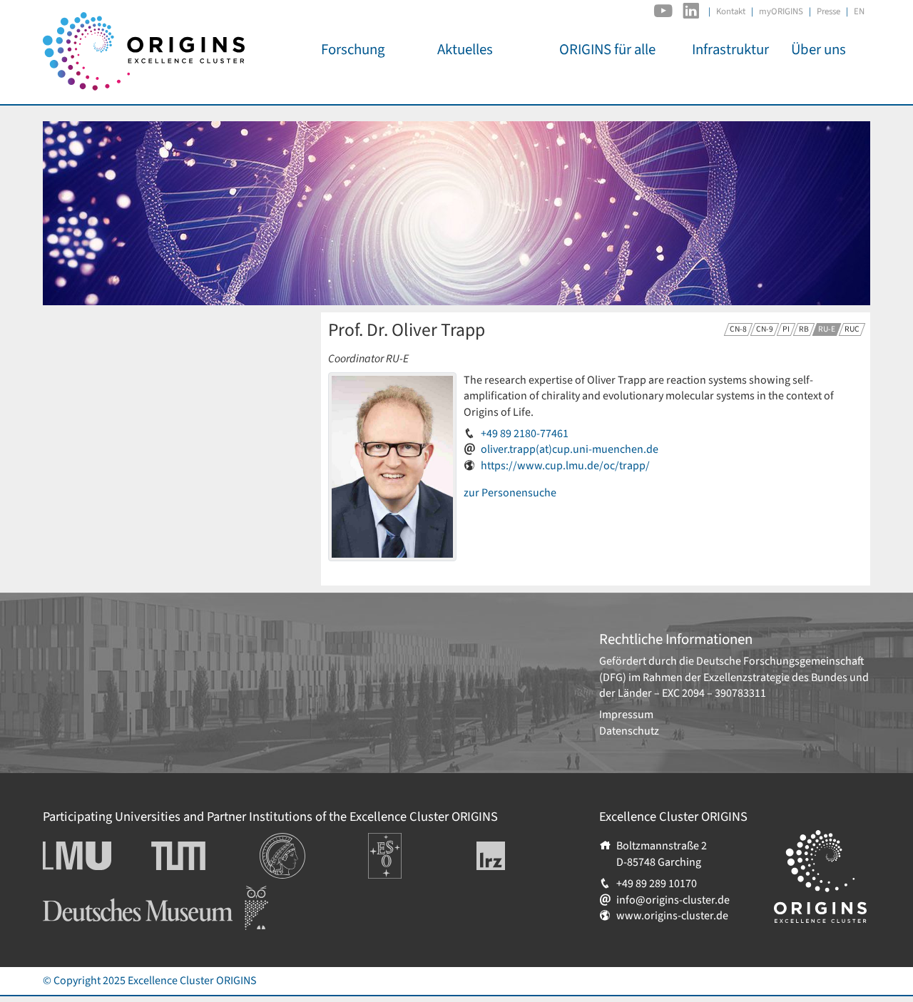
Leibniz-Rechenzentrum (514, 856)
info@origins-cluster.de (673, 900)
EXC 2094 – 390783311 (714, 693)
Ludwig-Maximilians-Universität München (93, 856)
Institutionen (291, 841)
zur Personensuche (510, 493)
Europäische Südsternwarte (404, 848)
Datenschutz (629, 731)
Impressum (626, 714)
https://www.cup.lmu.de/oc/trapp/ (565, 466)
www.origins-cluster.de (672, 916)
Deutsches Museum (89, 893)
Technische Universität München (205, 856)
